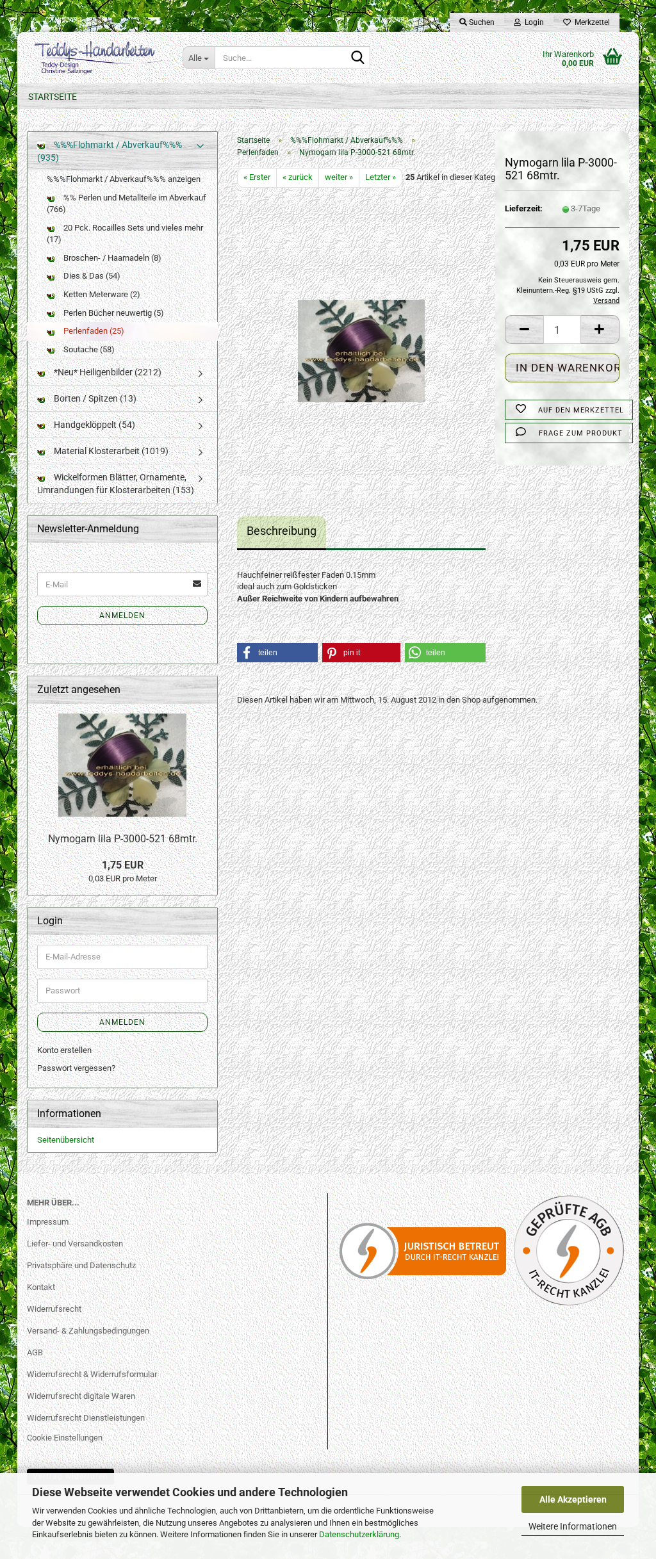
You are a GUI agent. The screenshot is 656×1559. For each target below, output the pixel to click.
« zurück (298, 177)
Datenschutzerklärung (359, 1534)
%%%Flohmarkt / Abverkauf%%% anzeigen (124, 179)
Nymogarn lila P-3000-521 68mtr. (122, 839)
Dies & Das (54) (91, 276)
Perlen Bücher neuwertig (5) (113, 313)
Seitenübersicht (65, 1140)
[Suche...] (358, 58)
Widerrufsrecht (54, 1309)
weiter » (339, 177)
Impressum (48, 1222)
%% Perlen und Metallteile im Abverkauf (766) (126, 204)
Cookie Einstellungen (64, 1437)
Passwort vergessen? (76, 1068)
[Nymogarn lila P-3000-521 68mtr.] (361, 331)
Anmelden (122, 615)
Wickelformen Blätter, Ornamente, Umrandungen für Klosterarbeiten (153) (115, 483)
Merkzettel (590, 22)
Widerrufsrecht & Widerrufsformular (92, 1374)
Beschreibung (281, 530)
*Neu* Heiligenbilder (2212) (106, 372)
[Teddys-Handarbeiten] (95, 57)
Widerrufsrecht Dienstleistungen (86, 1418)
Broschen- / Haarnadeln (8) (111, 258)
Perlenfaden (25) (93, 331)
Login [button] (532, 22)
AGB (35, 1352)
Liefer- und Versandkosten (75, 1243)
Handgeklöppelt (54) (93, 425)
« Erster (256, 177)
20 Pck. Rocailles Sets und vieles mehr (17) (125, 234)
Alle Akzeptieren (573, 1499)
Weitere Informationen (573, 1526)
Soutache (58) (88, 349)
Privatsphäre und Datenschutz (81, 1265)
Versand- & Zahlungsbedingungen (88, 1330)
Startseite (52, 97)
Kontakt (41, 1287)
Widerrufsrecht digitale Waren (81, 1396)
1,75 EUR (123, 865)
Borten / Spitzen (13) (94, 398)
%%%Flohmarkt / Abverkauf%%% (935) (109, 151)
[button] (524, 329)
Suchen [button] (481, 22)
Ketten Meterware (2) (101, 294)
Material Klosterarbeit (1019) (110, 451)
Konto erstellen (64, 1050)
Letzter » (380, 177)
